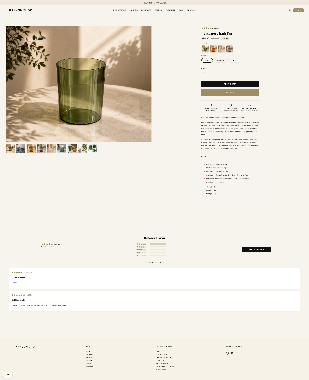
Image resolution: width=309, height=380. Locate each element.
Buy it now (230, 92)
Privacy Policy (161, 369)
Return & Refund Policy (164, 357)
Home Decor (90, 354)
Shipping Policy (161, 354)
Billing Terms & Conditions (165, 366)
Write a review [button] (256, 249)
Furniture (89, 360)
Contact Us (160, 360)
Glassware (89, 366)
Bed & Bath (90, 357)
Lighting (88, 363)
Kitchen (88, 351)
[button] (206, 28)
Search (158, 351)
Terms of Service (162, 363)
